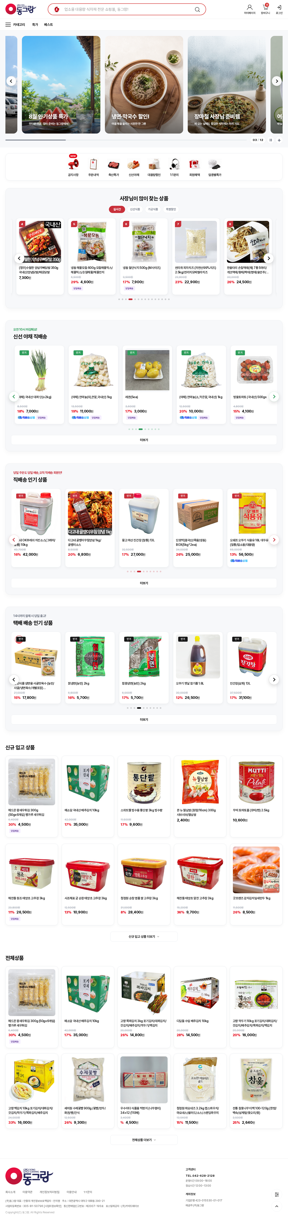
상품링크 (40, 256)
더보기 (144, 440)
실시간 (117, 209)
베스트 (48, 25)
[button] (11, 81)
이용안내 (71, 1192)
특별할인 (171, 209)
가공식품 (153, 209)
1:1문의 (88, 1192)
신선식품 (135, 209)
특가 (35, 25)
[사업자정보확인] (52, 1206)
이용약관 (27, 1192)
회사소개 (10, 1192)
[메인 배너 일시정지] (270, 140)
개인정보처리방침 (49, 1192)
